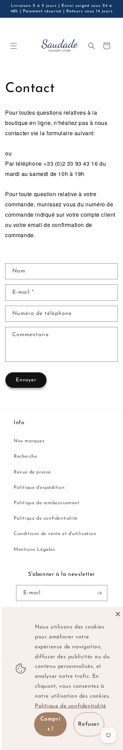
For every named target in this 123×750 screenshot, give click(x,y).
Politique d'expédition (39, 487)
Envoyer (26, 380)
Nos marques (29, 441)
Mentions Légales (34, 549)
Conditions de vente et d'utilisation (55, 533)
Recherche (25, 456)
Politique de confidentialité (46, 518)
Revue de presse (32, 472)
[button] (13, 45)
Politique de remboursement (47, 503)
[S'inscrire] (99, 593)
